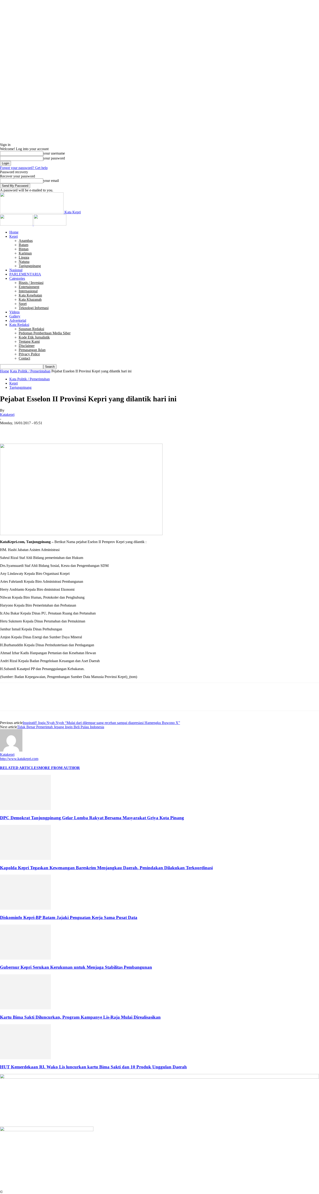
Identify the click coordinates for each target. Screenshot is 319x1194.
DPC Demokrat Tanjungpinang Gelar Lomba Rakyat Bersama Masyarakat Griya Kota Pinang (92, 817)
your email (51, 181)
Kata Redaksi (19, 325)
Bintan (23, 249)
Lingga (24, 257)
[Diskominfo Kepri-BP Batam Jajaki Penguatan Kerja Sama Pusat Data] (25, 908)
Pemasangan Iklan (32, 350)
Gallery (14, 316)
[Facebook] (7, 430)
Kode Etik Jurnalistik (34, 337)
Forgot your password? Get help (24, 168)
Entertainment (29, 287)
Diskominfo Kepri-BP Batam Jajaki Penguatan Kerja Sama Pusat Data (68, 917)
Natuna (24, 262)
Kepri (13, 236)
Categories (17, 278)
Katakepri (7, 415)
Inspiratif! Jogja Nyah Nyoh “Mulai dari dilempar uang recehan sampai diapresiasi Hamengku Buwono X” (101, 723)
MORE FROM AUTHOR (59, 768)
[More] (75, 430)
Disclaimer (27, 346)
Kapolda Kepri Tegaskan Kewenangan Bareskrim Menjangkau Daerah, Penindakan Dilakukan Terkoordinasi (106, 867)
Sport (23, 304)
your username (54, 153)
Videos (14, 312)
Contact (24, 358)
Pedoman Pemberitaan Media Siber (45, 333)
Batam (23, 245)
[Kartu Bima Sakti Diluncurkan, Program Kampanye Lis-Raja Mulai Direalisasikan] (25, 1008)
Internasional (28, 291)
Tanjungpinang (30, 266)
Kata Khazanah (30, 299)
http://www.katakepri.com (19, 759)
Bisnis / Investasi (31, 283)
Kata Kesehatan (30, 295)
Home (13, 232)
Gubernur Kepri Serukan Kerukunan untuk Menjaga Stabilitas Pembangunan (76, 967)
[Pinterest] (41, 430)
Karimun (25, 253)
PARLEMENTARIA (25, 274)
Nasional (15, 270)
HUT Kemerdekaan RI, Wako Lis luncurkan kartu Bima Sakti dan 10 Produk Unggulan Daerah (93, 1066)
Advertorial (17, 320)
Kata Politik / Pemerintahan (30, 371)
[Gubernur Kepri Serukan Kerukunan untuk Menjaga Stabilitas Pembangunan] (25, 958)
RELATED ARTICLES (19, 768)
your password (54, 158)
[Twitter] (24, 430)
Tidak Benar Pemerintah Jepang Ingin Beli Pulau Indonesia (60, 727)
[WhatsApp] (58, 430)
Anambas (26, 241)
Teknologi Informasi (34, 308)
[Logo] (17, 224)
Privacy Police (29, 354)
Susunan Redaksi (31, 329)
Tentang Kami (29, 341)
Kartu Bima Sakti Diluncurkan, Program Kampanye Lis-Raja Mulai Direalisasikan (80, 1017)
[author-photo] (11, 750)
